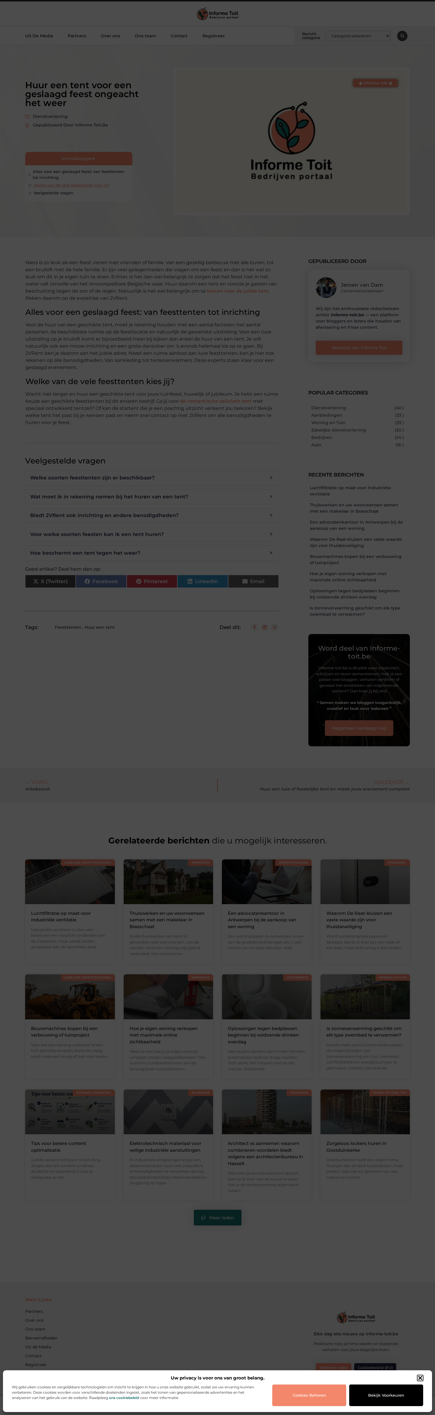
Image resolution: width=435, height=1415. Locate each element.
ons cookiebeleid (124, 1397)
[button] (420, 1378)
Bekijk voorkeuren (386, 1395)
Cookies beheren (309, 1395)
